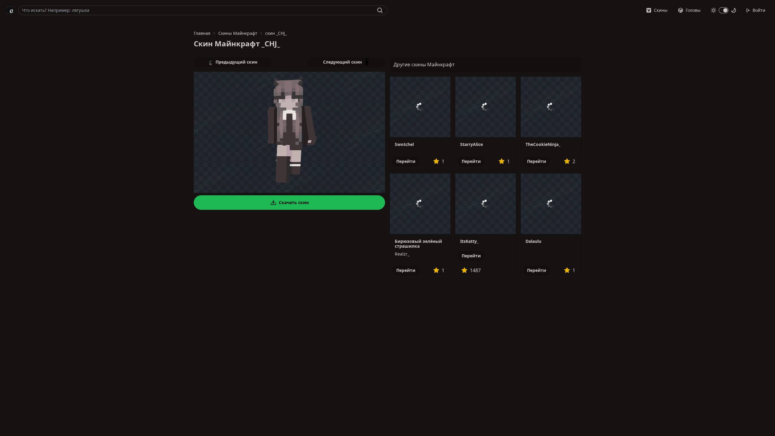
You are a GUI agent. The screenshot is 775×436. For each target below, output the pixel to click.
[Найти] (380, 10)
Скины (661, 10)
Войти (759, 10)
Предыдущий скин (236, 62)
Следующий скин (342, 62)
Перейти (405, 161)
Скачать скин (294, 202)
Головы (693, 10)
